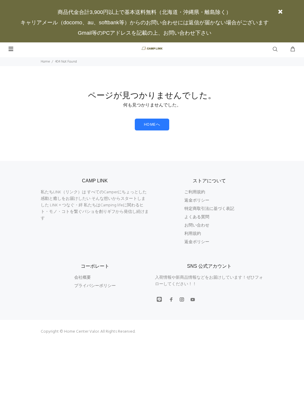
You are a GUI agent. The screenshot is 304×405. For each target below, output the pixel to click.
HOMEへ (152, 124)
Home (45, 62)
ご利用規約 (194, 192)
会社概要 (82, 277)
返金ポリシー (196, 200)
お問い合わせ (196, 225)
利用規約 (192, 233)
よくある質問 (196, 217)
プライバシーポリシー (95, 286)
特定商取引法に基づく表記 (209, 208)
